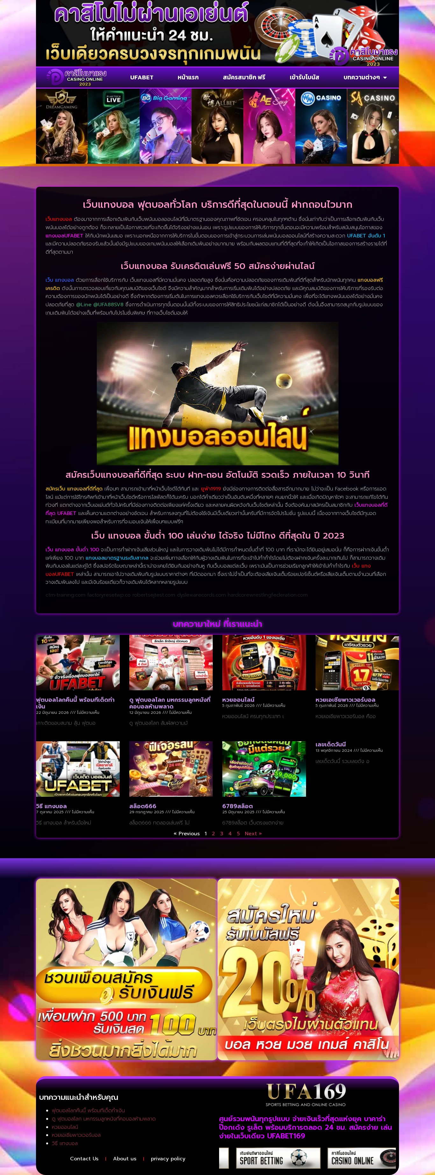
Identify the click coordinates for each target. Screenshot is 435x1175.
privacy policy (168, 1159)
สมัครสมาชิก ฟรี (244, 77)
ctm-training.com (65, 595)
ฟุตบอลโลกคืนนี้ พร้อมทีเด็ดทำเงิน (75, 703)
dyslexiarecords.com (201, 595)
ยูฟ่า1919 (211, 489)
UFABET (141, 77)
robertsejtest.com (153, 595)
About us (124, 1159)
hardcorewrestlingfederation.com (268, 595)
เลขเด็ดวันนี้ (331, 744)
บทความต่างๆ (362, 77)
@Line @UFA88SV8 (100, 304)
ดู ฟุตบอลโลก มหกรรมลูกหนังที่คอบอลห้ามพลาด (169, 703)
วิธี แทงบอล (51, 806)
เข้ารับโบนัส (304, 77)
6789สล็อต (237, 806)
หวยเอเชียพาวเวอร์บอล (345, 699)
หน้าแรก (188, 77)
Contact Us (84, 1159)
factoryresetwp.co (109, 595)
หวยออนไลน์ (238, 699)
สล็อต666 (142, 806)
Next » (253, 834)
